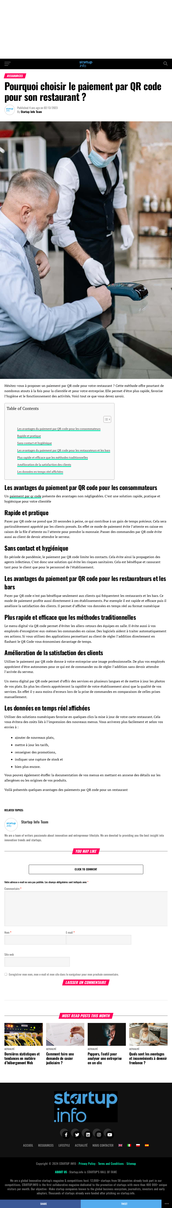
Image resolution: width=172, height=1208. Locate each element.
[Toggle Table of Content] (105, 419)
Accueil (28, 1145)
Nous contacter (103, 1145)
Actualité (81, 1145)
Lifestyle (64, 1145)
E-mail (70, 932)
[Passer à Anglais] (120, 1145)
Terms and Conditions (111, 1163)
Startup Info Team (31, 111)
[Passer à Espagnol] (147, 1145)
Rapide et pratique (29, 436)
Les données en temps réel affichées (40, 472)
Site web (9, 954)
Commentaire (12, 888)
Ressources (45, 1145)
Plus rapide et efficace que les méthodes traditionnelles (52, 457)
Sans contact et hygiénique (34, 443)
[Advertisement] (86, 29)
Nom (7, 932)
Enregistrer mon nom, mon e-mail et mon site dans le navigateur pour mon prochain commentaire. (64, 974)
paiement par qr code (25, 496)
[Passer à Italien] (129, 1145)
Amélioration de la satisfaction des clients (44, 465)
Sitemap (131, 1163)
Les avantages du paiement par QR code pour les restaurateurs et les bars (63, 450)
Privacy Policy (87, 1163)
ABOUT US (61, 1172)
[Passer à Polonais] (138, 1145)
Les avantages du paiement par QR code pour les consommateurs (58, 429)
